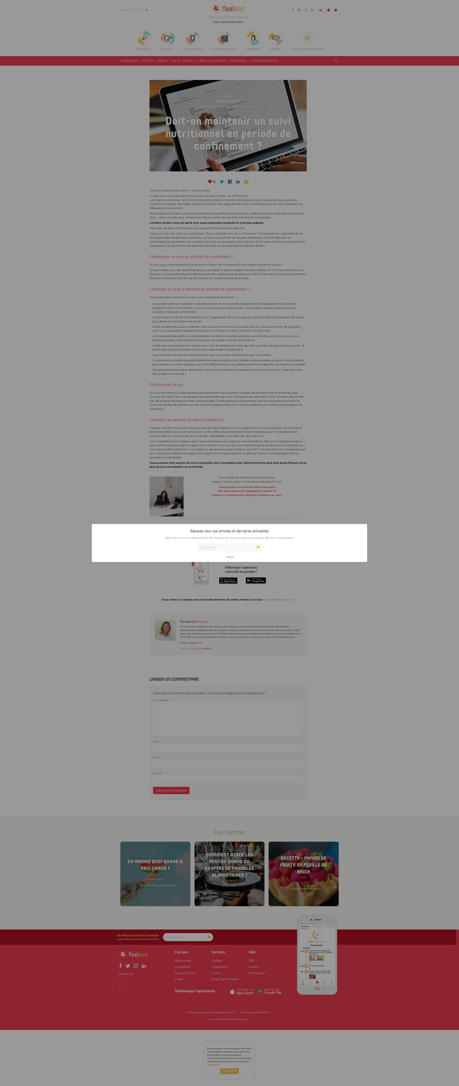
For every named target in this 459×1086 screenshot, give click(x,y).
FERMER (229, 557)
